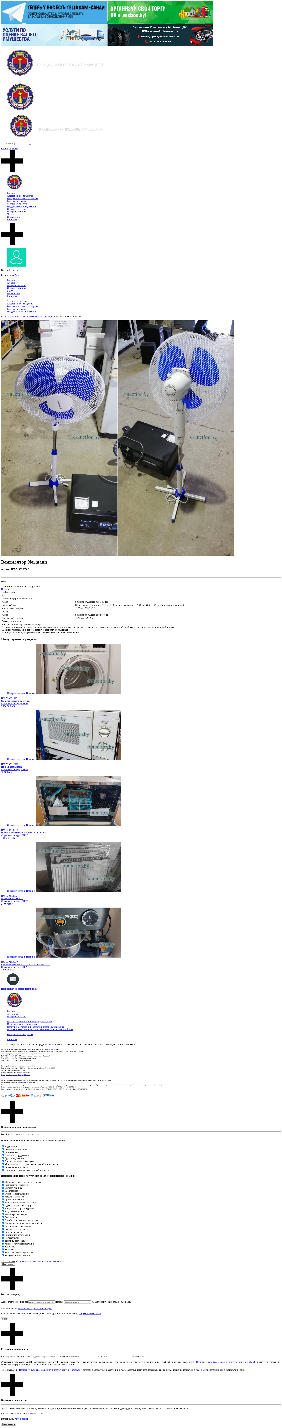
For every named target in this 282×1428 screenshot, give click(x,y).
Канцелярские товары (16, 1214)
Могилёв (27, 1075)
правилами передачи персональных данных (42, 1261)
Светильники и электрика (18, 1226)
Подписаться (8, 1264)
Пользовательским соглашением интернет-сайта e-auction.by (226, 1362)
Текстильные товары (15, 1241)
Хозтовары (10, 1249)
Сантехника (11, 1217)
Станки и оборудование (17, 1155)
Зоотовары (10, 1246)
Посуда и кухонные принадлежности (23, 1223)
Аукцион (11, 283)
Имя (100, 1356)
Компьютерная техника (16, 1185)
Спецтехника (11, 1152)
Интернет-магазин (16, 209)
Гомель (14, 1075)
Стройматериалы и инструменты (21, 1220)
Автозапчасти (12, 1238)
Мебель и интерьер (14, 1196)
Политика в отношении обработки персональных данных (36, 1027)
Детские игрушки (13, 1232)
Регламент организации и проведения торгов (29, 1021)
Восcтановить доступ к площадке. (35, 1308)
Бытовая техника (13, 1188)
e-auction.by (30, 1066)
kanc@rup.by (50, 1051)
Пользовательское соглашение (22, 1024)
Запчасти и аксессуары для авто (21, 1202)
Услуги (10, 214)
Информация (13, 217)
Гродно (20, 1075)
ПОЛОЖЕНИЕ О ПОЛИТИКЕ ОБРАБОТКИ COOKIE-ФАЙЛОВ (40, 1029)
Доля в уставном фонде (16, 1167)
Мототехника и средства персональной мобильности (31, 1164)
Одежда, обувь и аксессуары (19, 1205)
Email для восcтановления (14, 1413)
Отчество (135, 1356)
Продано (5, 589)
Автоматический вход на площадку (113, 1302)
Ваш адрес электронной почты (16, 1356)
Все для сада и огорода (16, 1229)
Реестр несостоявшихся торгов (22, 198)
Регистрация (7, 148)
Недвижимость (12, 1146)
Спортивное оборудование (18, 1235)
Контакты (12, 219)
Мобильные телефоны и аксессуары (23, 1182)
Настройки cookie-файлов (20, 1034)
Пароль (59, 1302)
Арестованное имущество (20, 196)
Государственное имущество (21, 206)
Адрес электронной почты (14, 1302)
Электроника (11, 1191)
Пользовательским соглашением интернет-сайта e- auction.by (49, 1370)
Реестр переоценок (16, 201)
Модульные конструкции (17, 1255)
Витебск (9, 1075)
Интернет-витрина (16, 211)
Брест (3, 1075)
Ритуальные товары (15, 1211)
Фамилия (65, 1356)
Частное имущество (17, 203)
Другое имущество (14, 1158)
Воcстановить (8, 1424)
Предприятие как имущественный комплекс (27, 1170)
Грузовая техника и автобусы (19, 1161)
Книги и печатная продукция (19, 1243)
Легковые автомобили (16, 1149)
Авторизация (21, 1419)
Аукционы (12, 1014)
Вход (16, 148)
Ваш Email (6, 1134)
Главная (11, 193)
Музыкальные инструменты (19, 1252)
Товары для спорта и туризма (19, 1208)
